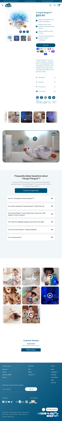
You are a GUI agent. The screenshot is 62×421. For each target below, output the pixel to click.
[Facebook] (3, 402)
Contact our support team (31, 190)
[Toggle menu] (2, 5)
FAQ (29, 369)
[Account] (54, 4)
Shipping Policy (25, 412)
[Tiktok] (12, 402)
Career (4, 372)
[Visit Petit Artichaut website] (20, 402)
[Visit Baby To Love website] (33, 402)
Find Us (4, 377)
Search (30, 372)
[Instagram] (6, 402)
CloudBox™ (54, 372)
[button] (10, 38)
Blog (52, 380)
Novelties (53, 375)
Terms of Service (13, 414)
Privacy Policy (5, 412)
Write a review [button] (31, 350)
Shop (52, 369)
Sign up (31, 389)
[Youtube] (9, 402)
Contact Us (31, 375)
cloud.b (12, 416)
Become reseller (6, 375)
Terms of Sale (5, 414)
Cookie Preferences (23, 414)
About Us (4, 369)
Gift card (53, 382)
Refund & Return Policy (15, 412)
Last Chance (54, 377)
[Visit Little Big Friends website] (27, 402)
